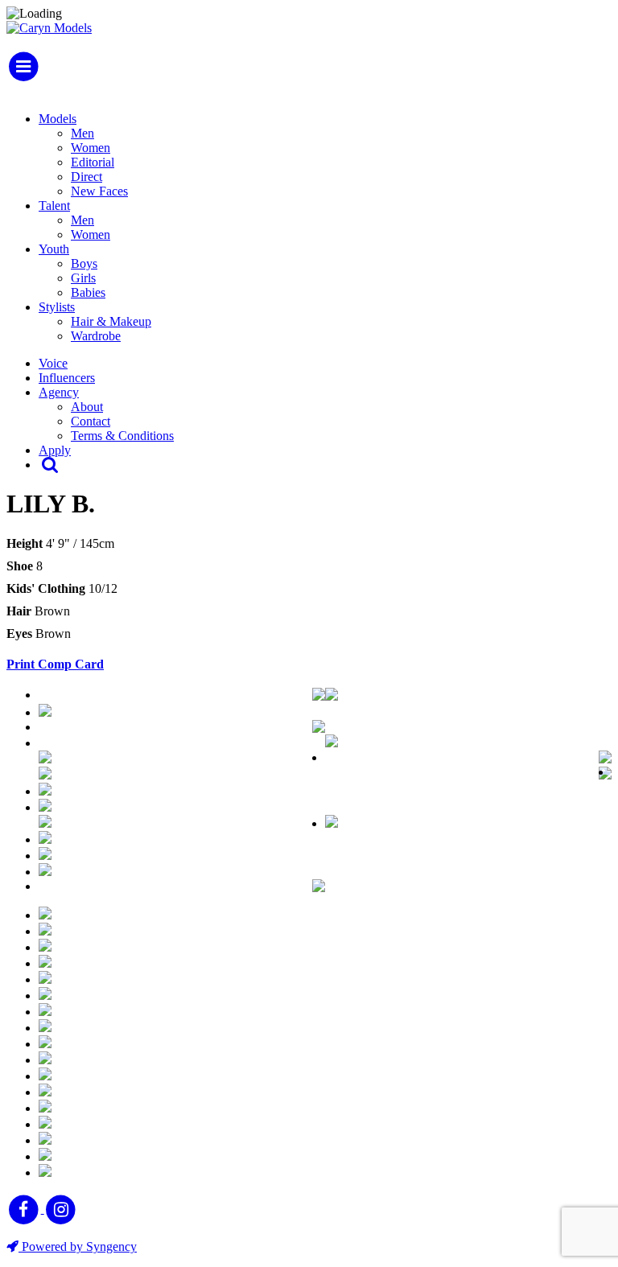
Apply (55, 450)
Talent (54, 205)
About (87, 406)
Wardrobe (96, 336)
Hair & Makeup (111, 321)
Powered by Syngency (78, 1246)
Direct (86, 176)
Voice (53, 363)
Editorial (92, 162)
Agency (59, 392)
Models (57, 118)
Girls (83, 278)
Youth (54, 249)
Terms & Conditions (122, 435)
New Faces (99, 191)
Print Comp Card (55, 664)
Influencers (67, 378)
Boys (84, 263)
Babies (88, 292)
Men (82, 133)
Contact (90, 421)
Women (90, 147)
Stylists (57, 307)
